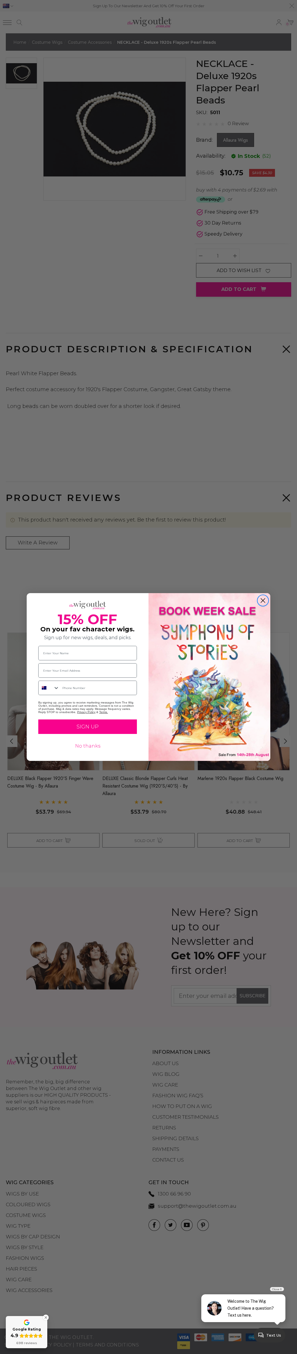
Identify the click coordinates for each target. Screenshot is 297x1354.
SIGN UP (88, 727)
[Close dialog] (263, 600)
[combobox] (49, 688)
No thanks (87, 746)
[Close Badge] (46, 1317)
